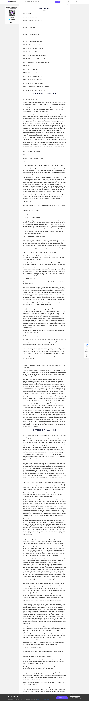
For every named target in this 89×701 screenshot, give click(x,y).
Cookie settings (75, 697)
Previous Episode (67, 1)
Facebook (11, 22)
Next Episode (77, 1)
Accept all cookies (62, 697)
